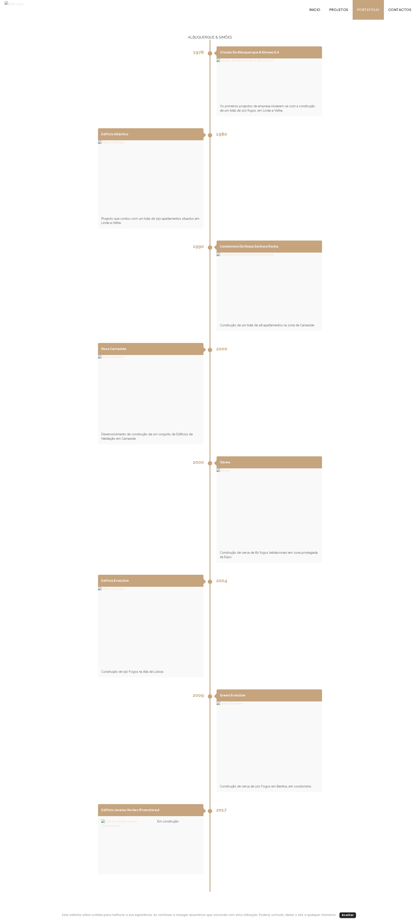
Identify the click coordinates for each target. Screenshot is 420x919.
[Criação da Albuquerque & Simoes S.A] (269, 79)
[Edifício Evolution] (150, 626)
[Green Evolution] (269, 741)
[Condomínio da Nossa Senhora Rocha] (269, 286)
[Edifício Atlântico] (150, 176)
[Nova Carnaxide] (150, 392)
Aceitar (348, 915)
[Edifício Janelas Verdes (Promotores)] (127, 845)
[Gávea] (269, 508)
